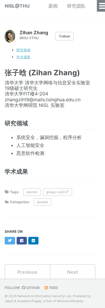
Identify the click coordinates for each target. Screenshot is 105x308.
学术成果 (23, 57)
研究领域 (23, 50)
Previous (27, 272)
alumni (32, 192)
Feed (53, 287)
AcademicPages (29, 301)
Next (72, 272)
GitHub (32, 287)
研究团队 (76, 6)
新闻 (53, 6)
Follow (64, 36)
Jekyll (9, 301)
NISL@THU (17, 6)
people (42, 202)
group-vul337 (57, 192)
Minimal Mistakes (70, 301)
